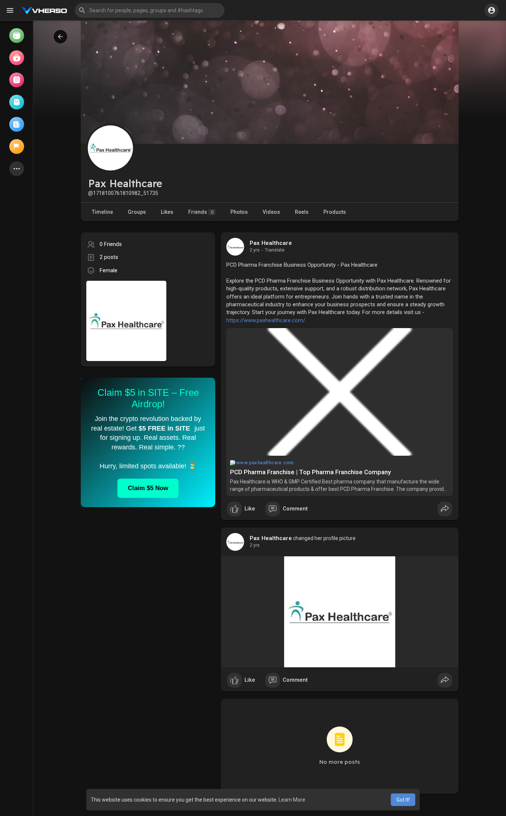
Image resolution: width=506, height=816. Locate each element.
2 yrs (255, 250)
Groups (137, 212)
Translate (274, 250)
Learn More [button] (292, 800)
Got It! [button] (403, 800)
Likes (167, 212)
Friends (200, 212)
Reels (302, 212)
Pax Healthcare (271, 243)
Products (334, 212)
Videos (271, 212)
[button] (149, 10)
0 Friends (111, 244)
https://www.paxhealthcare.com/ (265, 320)
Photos (239, 212)
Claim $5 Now (148, 488)
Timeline (102, 212)
